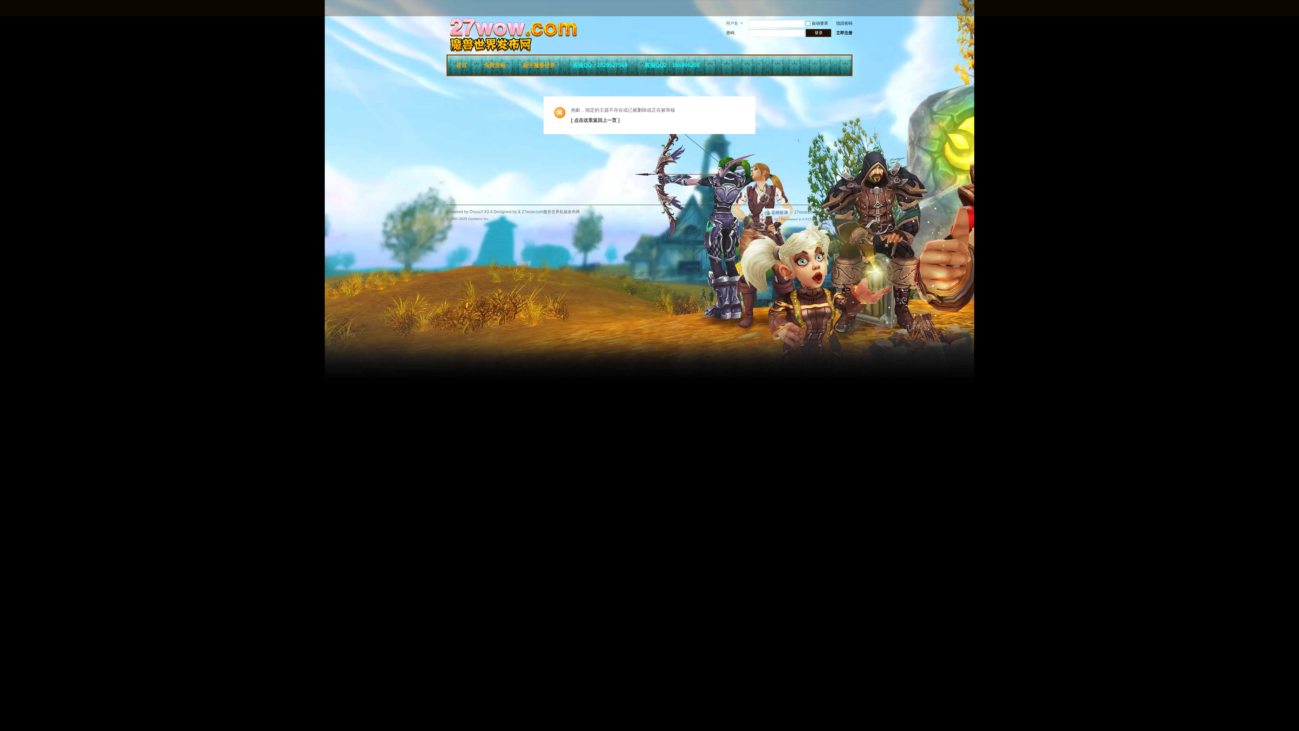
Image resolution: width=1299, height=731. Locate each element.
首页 (461, 65)
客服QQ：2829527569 (600, 65)
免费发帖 (495, 65)
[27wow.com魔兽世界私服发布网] (548, 50)
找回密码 (844, 23)
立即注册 (844, 32)
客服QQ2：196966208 (672, 65)
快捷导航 (842, 64)
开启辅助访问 (850, 8)
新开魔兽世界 (539, 65)
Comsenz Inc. (478, 219)
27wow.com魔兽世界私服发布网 (823, 212)
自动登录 (820, 23)
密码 (730, 32)
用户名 (732, 23)
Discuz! (476, 211)
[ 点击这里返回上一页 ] (595, 120)
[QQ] (776, 212)
